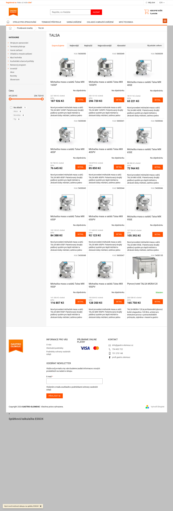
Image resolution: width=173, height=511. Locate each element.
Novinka (19, 115)
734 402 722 (117, 349)
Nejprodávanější (104, 46)
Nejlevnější (74, 46)
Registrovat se (11, 3)
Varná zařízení (16, 50)
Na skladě (20, 107)
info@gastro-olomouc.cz (122, 345)
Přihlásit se (55, 396)
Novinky (13, 76)
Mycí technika (16, 57)
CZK (161, 3)
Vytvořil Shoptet (157, 407)
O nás (48, 345)
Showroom (14, 79)
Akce (12, 72)
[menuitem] (8, 22)
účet (29, 3)
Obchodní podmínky (54, 348)
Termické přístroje (17, 46)
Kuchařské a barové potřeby (22, 61)
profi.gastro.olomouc (121, 357)
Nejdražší (88, 46)
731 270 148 (117, 353)
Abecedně (121, 46)
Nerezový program (18, 65)
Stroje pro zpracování (19, 43)
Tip (16, 119)
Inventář (13, 69)
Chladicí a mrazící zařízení (21, 54)
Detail (81, 100)
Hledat (96, 12)
